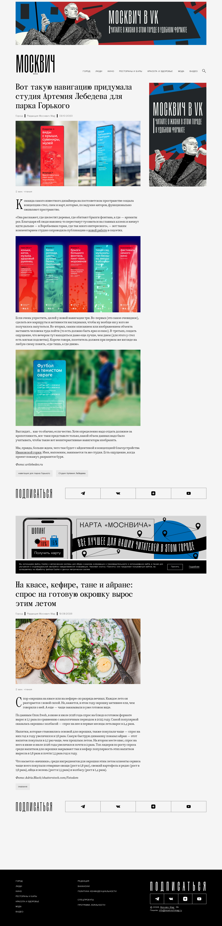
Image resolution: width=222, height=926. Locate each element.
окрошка (22, 787)
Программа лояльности (91, 905)
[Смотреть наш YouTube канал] (189, 493)
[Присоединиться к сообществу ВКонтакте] (118, 493)
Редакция (83, 881)
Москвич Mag (167, 907)
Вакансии (84, 886)
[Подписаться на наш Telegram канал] (83, 493)
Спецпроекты (86, 900)
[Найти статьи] (204, 71)
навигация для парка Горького (34, 473)
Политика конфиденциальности (97, 891)
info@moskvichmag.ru (170, 910)
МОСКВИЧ (35, 63)
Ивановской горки (28, 452)
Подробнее (194, 567)
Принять (175, 567)
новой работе (97, 230)
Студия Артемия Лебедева (72, 473)
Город (19, 116)
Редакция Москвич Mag (41, 116)
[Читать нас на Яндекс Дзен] (153, 493)
